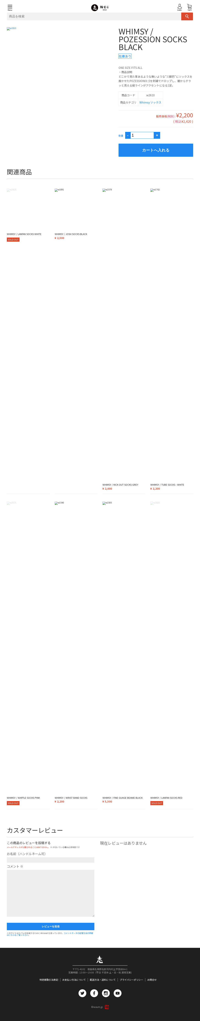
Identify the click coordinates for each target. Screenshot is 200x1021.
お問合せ (152, 979)
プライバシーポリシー (131, 979)
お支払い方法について (74, 979)
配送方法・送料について (103, 979)
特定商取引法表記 (48, 979)
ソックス (155, 102)
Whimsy (144, 102)
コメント (15, 866)
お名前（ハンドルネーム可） (27, 853)
